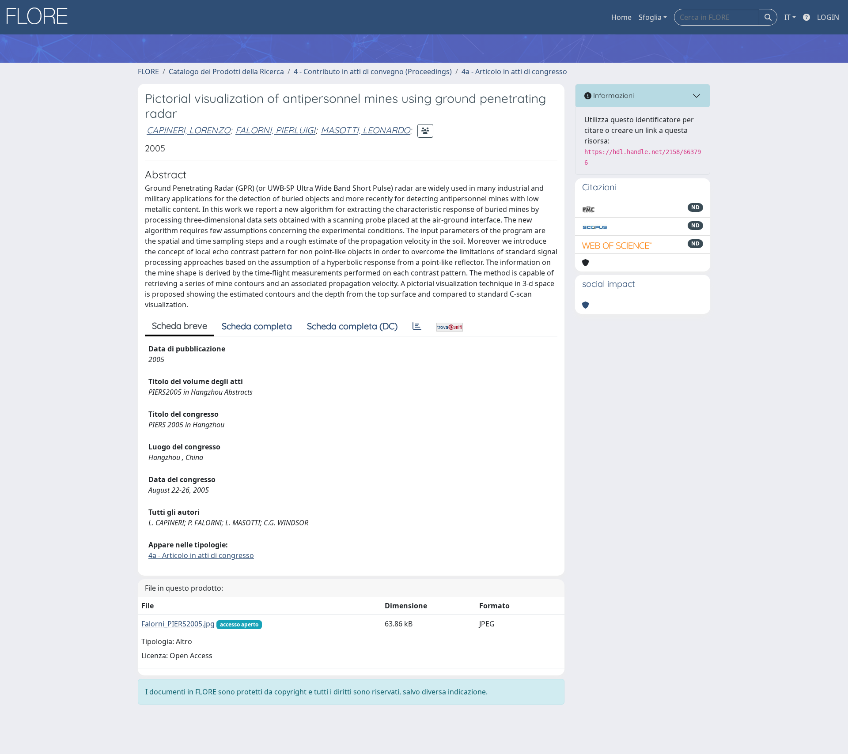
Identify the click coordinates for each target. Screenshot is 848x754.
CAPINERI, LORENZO (188, 130)
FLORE (148, 71)
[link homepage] (40, 17)
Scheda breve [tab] (179, 325)
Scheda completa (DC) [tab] (352, 326)
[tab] (417, 326)
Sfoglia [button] (650, 17)
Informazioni (612, 95)
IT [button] (787, 17)
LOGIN (828, 17)
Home (621, 17)
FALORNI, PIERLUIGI (275, 130)
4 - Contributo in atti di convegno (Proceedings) (373, 71)
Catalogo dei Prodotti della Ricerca (226, 71)
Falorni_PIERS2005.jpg (178, 624)
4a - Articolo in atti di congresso (514, 71)
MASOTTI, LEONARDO (365, 130)
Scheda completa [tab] (257, 326)
